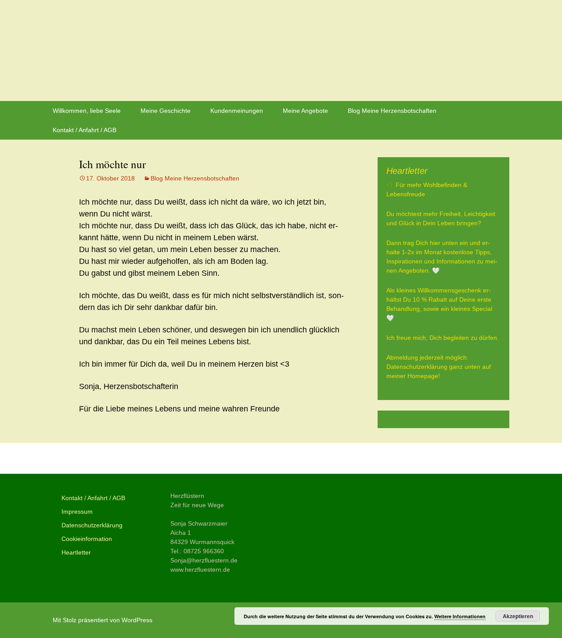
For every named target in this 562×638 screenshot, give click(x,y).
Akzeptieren (518, 616)
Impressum (77, 511)
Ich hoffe (102, 458)
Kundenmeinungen (236, 110)
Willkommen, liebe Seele (87, 110)
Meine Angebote (305, 110)
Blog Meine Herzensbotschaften (392, 110)
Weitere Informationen (460, 616)
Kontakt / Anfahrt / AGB (84, 129)
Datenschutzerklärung (91, 525)
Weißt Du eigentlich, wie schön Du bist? (261, 458)
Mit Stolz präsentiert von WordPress (102, 620)
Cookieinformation (86, 538)
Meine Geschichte (165, 110)
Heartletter (76, 552)
